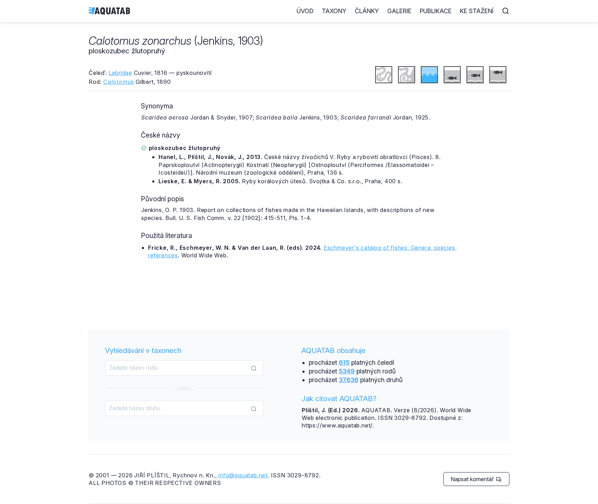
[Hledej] (254, 368)
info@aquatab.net (243, 475)
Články (367, 11)
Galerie (399, 11)
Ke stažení (476, 11)
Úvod (305, 11)
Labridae (120, 72)
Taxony (334, 11)
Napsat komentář (473, 479)
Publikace (436, 11)
